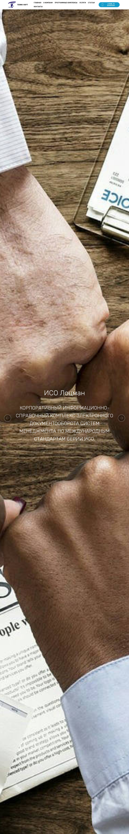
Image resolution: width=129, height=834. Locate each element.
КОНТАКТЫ (38, 7)
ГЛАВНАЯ (37, 3)
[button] (7, 418)
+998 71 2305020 (111, 4)
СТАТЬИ (91, 3)
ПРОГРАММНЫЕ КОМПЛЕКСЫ (66, 3)
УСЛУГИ (82, 3)
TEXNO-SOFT (22, 5)
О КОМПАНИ (48, 3)
